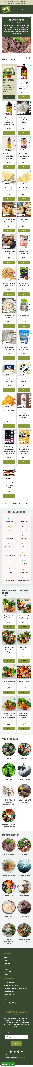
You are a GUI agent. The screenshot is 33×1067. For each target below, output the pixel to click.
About (5, 960)
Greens (9, 779)
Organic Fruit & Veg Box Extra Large (9, 650)
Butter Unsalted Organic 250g (24, 189)
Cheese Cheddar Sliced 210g (9, 380)
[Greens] (9, 770)
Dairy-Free (24, 896)
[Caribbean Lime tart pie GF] (9, 305)
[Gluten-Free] (9, 845)
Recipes (6, 969)
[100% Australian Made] (9, 930)
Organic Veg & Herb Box (24, 649)
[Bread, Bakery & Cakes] (24, 791)
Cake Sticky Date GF (9, 253)
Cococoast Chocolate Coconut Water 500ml (24, 414)
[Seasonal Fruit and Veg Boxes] (9, 815)
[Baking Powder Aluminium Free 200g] (24, 108)
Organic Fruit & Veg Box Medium (9, 617)
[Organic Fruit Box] (24, 671)
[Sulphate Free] (24, 866)
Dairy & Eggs (24, 779)
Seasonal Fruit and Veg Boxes (8, 826)
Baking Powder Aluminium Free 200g (24, 120)
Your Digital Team (22, 1057)
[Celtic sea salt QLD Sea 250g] (9, 337)
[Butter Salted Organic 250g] (9, 177)
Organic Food (9, 875)
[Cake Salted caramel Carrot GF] (24, 209)
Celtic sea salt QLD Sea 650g (24, 348)
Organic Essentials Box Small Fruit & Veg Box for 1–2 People (24, 717)
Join (16, 1043)
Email (7, 1033)
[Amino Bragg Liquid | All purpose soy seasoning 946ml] (9, 108)
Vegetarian (9, 896)
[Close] (12, 1064)
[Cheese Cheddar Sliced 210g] (9, 369)
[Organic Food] (9, 866)
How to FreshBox (9, 982)
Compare (22, 77)
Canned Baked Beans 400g (23, 253)
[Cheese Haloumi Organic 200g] (24, 369)
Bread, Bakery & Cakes (24, 801)
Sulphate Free (24, 875)
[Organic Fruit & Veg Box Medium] (9, 605)
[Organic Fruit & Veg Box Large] (24, 605)
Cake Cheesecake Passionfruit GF (9, 221)
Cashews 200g (24, 315)
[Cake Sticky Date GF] (9, 241)
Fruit (8, 759)
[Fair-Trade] (24, 907)
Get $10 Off (6, 1064)
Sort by (4, 57)
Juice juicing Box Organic (9, 683)
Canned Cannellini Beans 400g (9, 284)
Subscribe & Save (9, 991)
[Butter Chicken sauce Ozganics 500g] (24, 144)
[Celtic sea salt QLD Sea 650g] (24, 337)
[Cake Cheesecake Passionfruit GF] (9, 209)
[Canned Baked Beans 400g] (24, 241)
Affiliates (6, 975)
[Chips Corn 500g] (9, 400)
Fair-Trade (24, 917)
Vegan (24, 854)
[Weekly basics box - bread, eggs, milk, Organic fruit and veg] (9, 703)
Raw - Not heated (9, 918)
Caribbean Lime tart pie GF (9, 316)
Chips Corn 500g (9, 411)
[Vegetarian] (9, 886)
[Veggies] (24, 749)
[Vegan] (24, 845)
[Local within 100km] (24, 930)
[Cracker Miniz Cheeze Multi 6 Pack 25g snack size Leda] (24, 437)
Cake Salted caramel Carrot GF (24, 221)
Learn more (9, 97)
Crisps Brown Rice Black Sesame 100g (9, 485)
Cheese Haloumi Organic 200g (24, 380)
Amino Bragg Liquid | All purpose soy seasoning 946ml (9, 121)
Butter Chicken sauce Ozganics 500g (24, 156)
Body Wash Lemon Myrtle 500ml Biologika (9, 156)
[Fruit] (9, 749)
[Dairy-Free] (24, 886)
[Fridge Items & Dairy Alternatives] (9, 791)
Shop (5, 957)
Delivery (6, 997)
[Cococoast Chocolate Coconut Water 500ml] (24, 400)
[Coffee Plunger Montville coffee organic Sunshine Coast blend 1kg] (9, 437)
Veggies (24, 759)
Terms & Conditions (10, 1003)
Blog (5, 966)
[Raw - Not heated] (9, 907)
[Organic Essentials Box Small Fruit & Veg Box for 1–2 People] (24, 703)
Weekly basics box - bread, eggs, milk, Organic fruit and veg (9, 717)
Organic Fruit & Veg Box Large (24, 617)
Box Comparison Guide (11, 985)
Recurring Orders (9, 994)
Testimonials (7, 972)
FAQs (5, 1000)
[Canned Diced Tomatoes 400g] (24, 273)
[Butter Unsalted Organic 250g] (24, 177)
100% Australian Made (9, 941)
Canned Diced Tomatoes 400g (24, 284)
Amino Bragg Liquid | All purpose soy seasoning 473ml (23, 85)
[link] (7, 503)
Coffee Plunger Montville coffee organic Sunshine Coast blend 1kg (9, 450)
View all (4, 595)
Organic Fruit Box (23, 681)
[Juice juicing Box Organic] (9, 671)
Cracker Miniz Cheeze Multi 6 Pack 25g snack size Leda (24, 450)
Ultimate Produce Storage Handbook (15, 988)
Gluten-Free (9, 854)
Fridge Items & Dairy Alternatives (9, 802)
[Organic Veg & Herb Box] (24, 637)
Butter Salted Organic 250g (9, 189)
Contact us (7, 963)
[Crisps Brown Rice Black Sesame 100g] (9, 473)
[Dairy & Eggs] (24, 770)
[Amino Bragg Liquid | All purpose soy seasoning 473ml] (24, 71)
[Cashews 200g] (24, 305)
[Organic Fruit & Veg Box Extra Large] (9, 637)
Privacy (6, 1006)
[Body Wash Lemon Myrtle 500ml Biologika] (9, 144)
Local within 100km (24, 940)
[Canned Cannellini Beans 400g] (9, 273)
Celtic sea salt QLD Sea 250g (9, 348)
